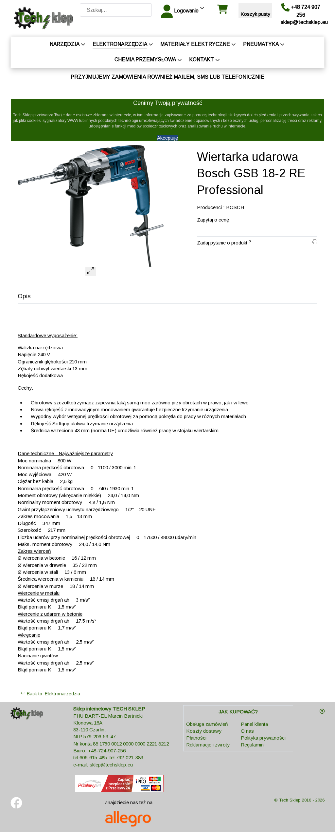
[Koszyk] (222, 11)
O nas (247, 731)
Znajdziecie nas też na (128, 802)
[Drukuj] (314, 242)
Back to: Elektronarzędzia (53, 693)
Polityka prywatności (263, 738)
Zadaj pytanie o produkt (222, 242)
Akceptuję (167, 138)
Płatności (196, 738)
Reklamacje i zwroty (208, 744)
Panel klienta (254, 724)
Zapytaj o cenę (213, 220)
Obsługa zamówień (207, 724)
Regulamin (252, 744)
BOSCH (235, 207)
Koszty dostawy (203, 731)
